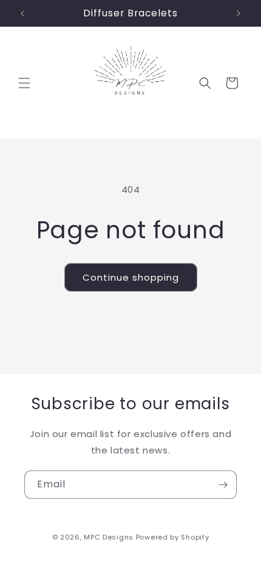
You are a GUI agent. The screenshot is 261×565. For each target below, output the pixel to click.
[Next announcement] (238, 13)
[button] (24, 83)
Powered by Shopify (172, 537)
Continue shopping (131, 277)
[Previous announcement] (22, 13)
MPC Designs (109, 537)
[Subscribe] (222, 484)
